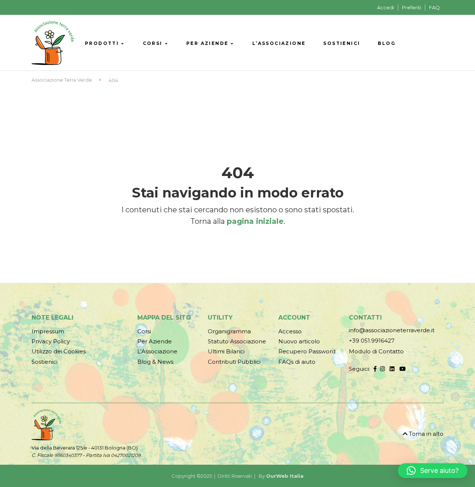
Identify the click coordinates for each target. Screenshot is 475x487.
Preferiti (411, 7)
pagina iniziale (255, 221)
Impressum (48, 331)
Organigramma (229, 331)
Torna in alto (425, 433)
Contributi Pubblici (234, 361)
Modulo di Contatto (376, 351)
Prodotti (102, 43)
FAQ (434, 7)
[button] (433, 470)
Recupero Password (306, 351)
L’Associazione (279, 43)
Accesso (290, 331)
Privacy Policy (51, 341)
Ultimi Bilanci (226, 351)
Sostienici (341, 43)
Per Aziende (207, 43)
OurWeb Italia (285, 476)
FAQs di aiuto (296, 361)
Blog (387, 43)
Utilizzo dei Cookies (59, 351)
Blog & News (155, 361)
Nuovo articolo (299, 341)
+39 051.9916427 (371, 340)
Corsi (153, 43)
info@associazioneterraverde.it (392, 330)
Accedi (385, 7)
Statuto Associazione (237, 341)
